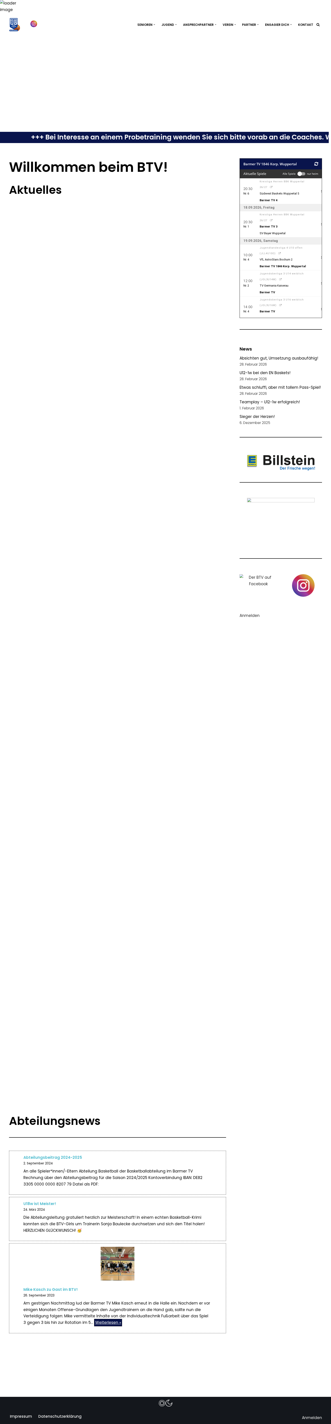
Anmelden (250, 615)
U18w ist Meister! (39, 1203)
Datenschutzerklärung (60, 1416)
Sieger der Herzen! (257, 416)
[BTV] (14, 25)
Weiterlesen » (107, 1323)
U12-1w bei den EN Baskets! (265, 372)
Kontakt (305, 25)
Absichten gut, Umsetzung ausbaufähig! (279, 358)
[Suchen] (318, 24)
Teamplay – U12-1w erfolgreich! (270, 402)
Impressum (21, 1416)
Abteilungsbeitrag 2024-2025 (52, 1157)
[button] (154, 24)
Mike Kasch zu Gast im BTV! (50, 1289)
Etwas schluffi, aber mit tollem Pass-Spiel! (280, 387)
